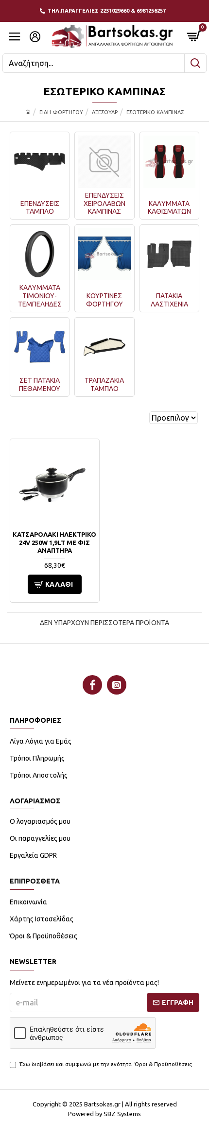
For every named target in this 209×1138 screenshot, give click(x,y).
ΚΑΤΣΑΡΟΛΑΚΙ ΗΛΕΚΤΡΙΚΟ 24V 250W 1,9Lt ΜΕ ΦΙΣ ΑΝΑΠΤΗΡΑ (54, 542)
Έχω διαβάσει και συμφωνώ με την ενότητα (105, 1064)
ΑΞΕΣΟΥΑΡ (105, 112)
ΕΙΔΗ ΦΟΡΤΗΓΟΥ (61, 112)
